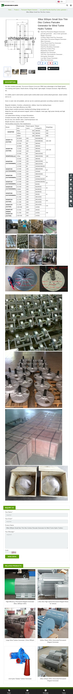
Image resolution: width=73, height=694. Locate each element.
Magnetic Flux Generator (48, 52)
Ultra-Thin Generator (47, 60)
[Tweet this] (45, 63)
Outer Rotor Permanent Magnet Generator (53, 39)
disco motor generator (60, 33)
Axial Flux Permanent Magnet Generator (53, 32)
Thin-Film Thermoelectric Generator (51, 54)
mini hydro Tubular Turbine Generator (20, 678)
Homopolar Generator (47, 56)
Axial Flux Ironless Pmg (48, 48)
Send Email (54, 68)
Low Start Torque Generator (49, 58)
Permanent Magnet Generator (31, 86)
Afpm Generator (45, 41)
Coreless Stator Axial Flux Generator (52, 37)
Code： (7, 550)
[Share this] (40, 63)
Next (33, 41)
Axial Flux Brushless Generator (50, 47)
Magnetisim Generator (47, 50)
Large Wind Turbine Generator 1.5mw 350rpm (20, 640)
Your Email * (8, 518)
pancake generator (46, 33)
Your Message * (10, 531)
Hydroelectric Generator (48, 45)
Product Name (9, 525)
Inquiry (42, 68)
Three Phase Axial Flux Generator (51, 43)
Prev (5, 41)
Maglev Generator (46, 35)
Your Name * (9, 512)
